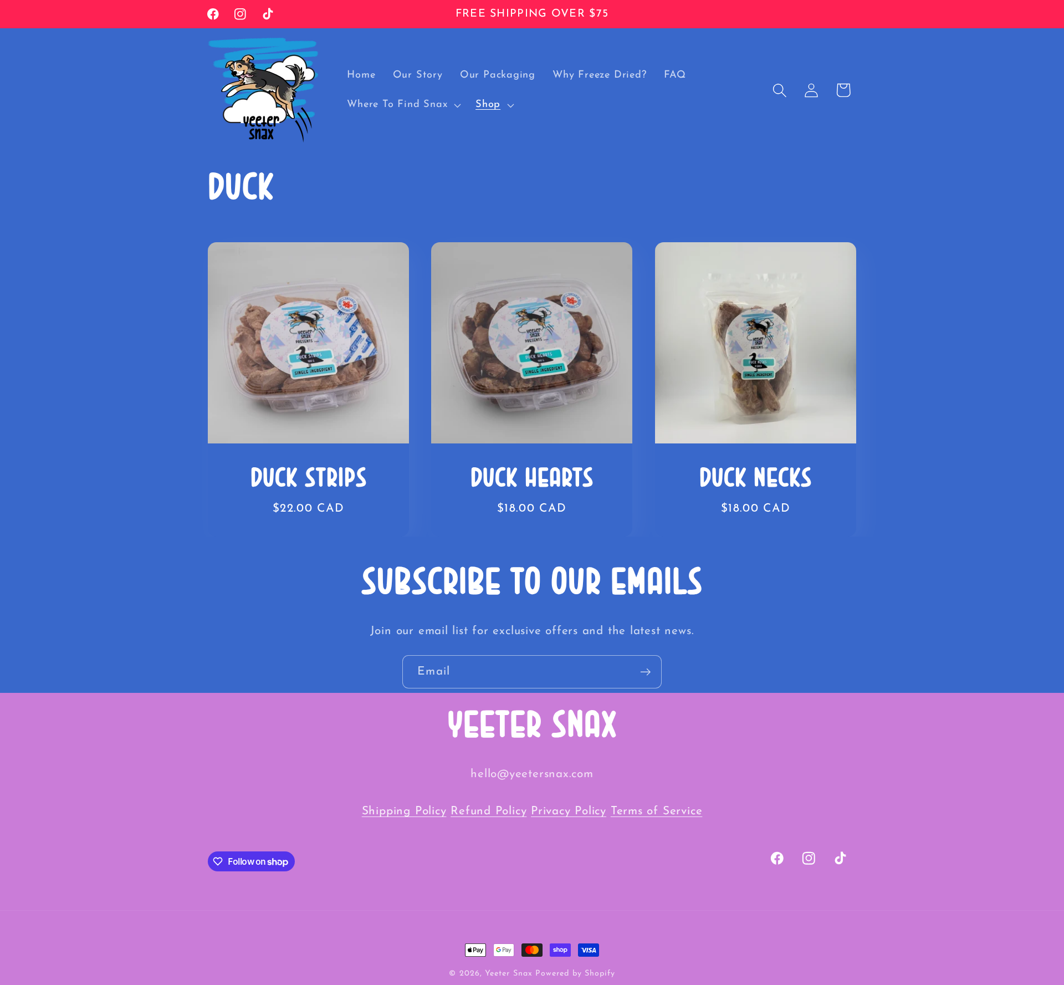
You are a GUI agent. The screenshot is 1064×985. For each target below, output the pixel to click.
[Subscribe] (645, 672)
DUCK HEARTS (532, 479)
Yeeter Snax (508, 973)
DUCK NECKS (755, 479)
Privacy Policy (568, 811)
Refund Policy (488, 811)
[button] (403, 105)
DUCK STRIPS (308, 479)
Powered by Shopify (575, 973)
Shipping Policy (404, 811)
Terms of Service (656, 811)
